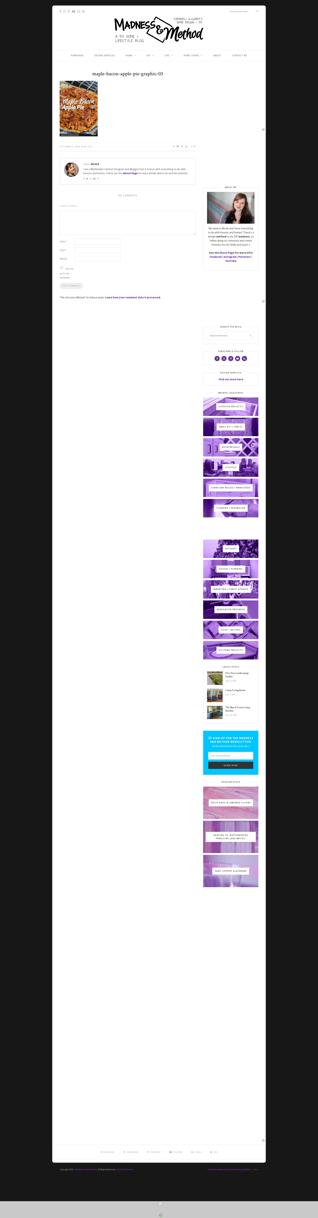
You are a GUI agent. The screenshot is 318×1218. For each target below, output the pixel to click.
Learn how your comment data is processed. (133, 297)
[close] (160, 1203)
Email (63, 250)
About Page (130, 173)
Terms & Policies (124, 1169)
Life (167, 55)
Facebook (216, 257)
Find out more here (231, 379)
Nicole (88, 146)
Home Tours (191, 55)
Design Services (105, 55)
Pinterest (244, 257)
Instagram (230, 257)
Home (129, 55)
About (217, 55)
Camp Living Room (235, 690)
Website (63, 258)
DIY (149, 55)
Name (63, 241)
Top (255, 1169)
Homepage (77, 55)
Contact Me (239, 55)
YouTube (230, 261)
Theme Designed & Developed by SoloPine (229, 1169)
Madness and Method (86, 1169)
